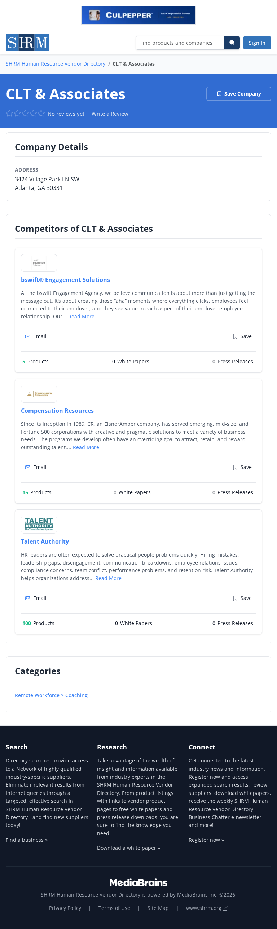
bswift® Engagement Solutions (65, 280)
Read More (81, 316)
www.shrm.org (204, 907)
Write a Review (110, 113)
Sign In (257, 42)
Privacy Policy (65, 907)
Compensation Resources (57, 411)
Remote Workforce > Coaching (51, 695)
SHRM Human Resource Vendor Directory (55, 63)
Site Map (158, 907)
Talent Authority (45, 541)
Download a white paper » (128, 847)
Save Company (242, 93)
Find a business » (27, 839)
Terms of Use (114, 907)
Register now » (206, 839)
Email (40, 336)
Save (246, 336)
